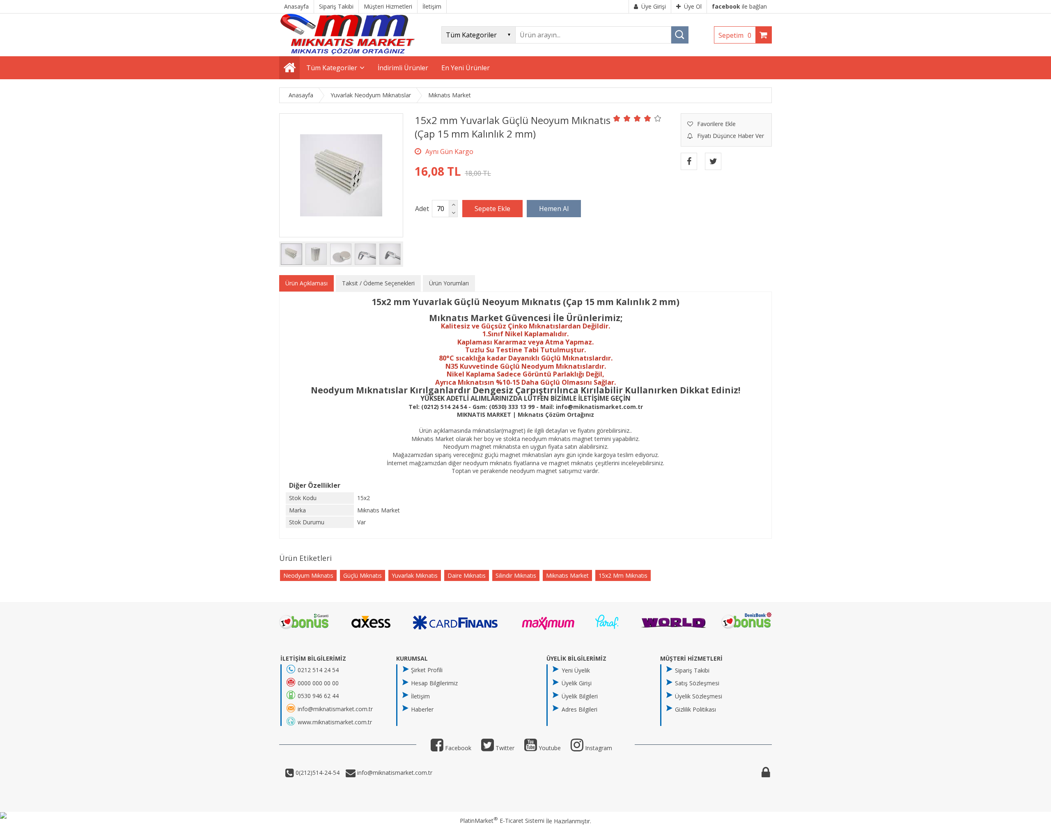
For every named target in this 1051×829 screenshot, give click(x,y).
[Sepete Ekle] (492, 208)
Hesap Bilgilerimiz (434, 683)
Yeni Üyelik (576, 670)
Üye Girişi (653, 6)
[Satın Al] (554, 208)
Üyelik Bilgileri (580, 696)
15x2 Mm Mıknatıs (623, 575)
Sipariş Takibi (692, 670)
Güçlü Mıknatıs (362, 575)
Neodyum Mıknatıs (308, 575)
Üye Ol (693, 6)
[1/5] (617, 118)
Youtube (549, 748)
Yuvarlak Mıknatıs (415, 575)
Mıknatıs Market (567, 575)
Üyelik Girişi (577, 683)
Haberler (422, 709)
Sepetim (734, 35)
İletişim (420, 696)
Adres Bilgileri (579, 709)
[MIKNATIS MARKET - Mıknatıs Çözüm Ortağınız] (347, 52)
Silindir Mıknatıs (516, 575)
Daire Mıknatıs (466, 575)
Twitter (504, 748)
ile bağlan (739, 6)
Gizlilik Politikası (695, 709)
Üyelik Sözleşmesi (698, 696)
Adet (422, 208)
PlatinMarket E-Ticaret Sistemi (502, 820)
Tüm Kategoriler (331, 67)
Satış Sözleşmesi (697, 683)
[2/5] (622, 118)
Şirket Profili (427, 670)
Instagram (597, 748)
